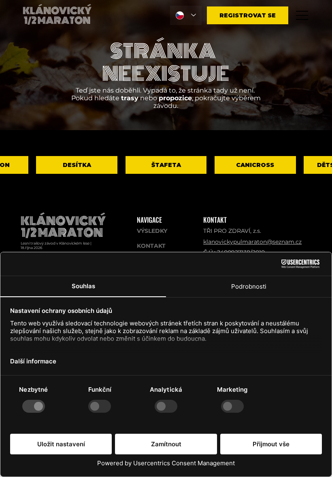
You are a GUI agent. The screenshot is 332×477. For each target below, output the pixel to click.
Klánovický (63, 221)
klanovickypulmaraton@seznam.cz (252, 241)
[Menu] (302, 15)
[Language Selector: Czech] (186, 15)
